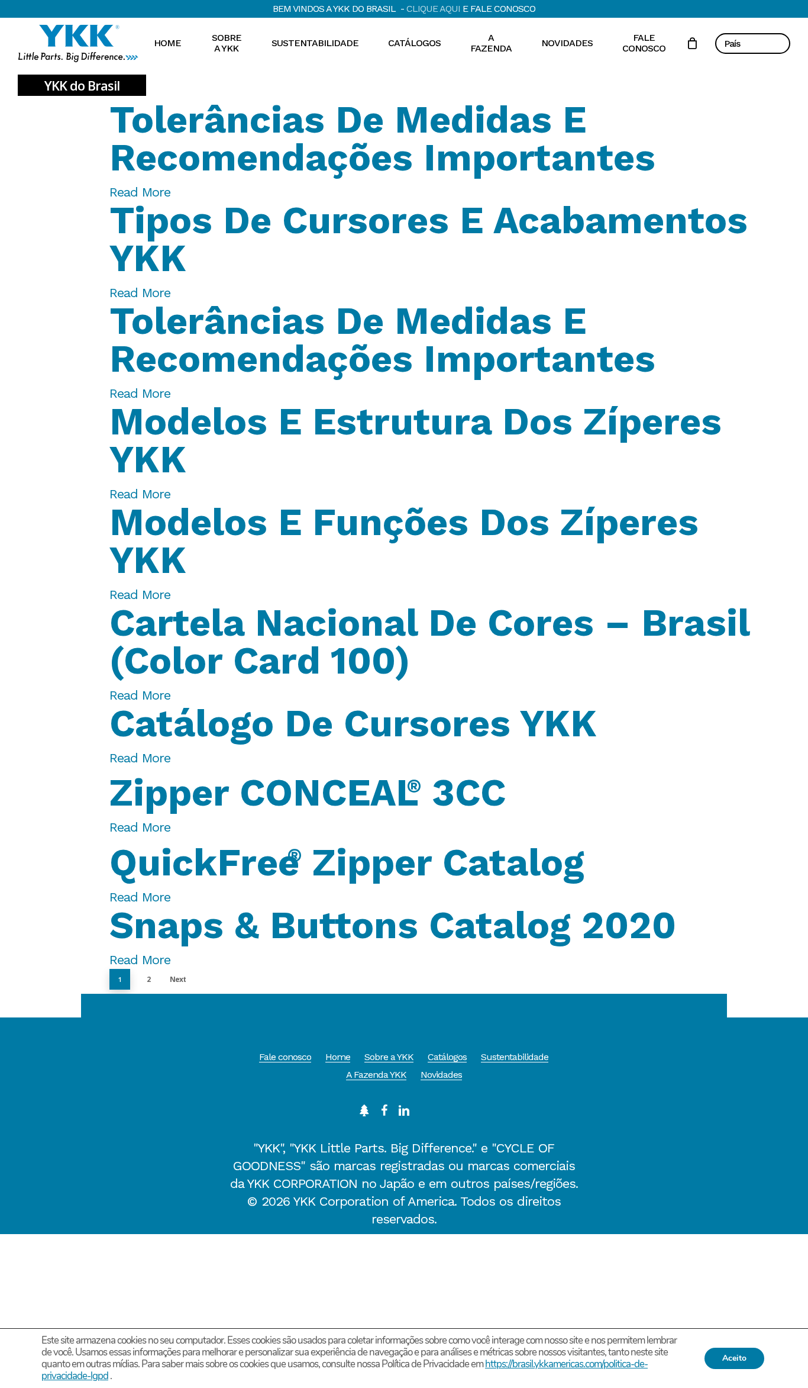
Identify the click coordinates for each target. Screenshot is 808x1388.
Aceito (734, 1358)
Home (337, 1056)
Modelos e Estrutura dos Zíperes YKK (415, 440)
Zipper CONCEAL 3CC (307, 792)
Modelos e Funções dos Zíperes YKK (404, 541)
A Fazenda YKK (376, 1074)
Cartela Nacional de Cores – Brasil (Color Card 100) (429, 641)
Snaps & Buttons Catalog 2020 (392, 925)
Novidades (441, 1074)
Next (178, 979)
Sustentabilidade (514, 1056)
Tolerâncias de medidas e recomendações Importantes (382, 138)
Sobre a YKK (388, 1056)
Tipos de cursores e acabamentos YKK (428, 239)
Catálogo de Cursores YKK (353, 723)
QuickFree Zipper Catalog (346, 862)
